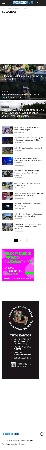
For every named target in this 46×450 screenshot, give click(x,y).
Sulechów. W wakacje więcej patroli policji (28, 148)
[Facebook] (42, 434)
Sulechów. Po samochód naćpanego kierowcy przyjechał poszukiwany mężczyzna (26, 173)
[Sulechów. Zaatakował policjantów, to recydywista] (23, 78)
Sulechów (5, 72)
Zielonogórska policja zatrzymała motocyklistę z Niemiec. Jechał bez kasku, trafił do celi (28, 160)
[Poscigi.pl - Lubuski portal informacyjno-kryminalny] (10, 434)
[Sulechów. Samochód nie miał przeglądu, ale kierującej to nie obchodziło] (7, 216)
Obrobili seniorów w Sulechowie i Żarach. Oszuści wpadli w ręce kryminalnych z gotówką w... (28, 226)
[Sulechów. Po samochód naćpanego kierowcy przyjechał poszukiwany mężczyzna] (7, 173)
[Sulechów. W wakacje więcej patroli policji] (7, 150)
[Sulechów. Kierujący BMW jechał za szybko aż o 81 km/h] (23, 96)
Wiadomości (16, 9)
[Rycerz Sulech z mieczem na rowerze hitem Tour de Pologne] (7, 130)
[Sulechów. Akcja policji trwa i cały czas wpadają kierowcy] (7, 186)
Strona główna (6, 9)
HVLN (31, 440)
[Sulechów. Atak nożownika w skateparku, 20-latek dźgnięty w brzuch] (7, 206)
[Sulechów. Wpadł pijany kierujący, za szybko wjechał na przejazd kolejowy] (7, 196)
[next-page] (29, 240)
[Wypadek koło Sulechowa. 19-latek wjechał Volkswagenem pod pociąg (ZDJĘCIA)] (7, 140)
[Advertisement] (23, 39)
